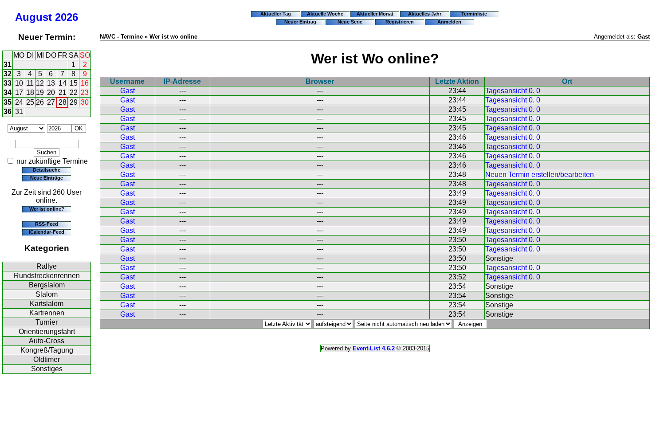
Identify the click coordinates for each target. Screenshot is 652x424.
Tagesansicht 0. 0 (512, 90)
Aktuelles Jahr (424, 13)
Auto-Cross (46, 341)
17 (19, 92)
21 (63, 92)
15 (74, 83)
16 (85, 83)
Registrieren (399, 21)
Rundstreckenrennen (47, 275)
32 (8, 74)
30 (85, 102)
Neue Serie (350, 21)
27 (51, 102)
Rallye (46, 266)
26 (40, 102)
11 (30, 83)
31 (8, 64)
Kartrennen (46, 313)
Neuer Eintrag (300, 21)
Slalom (46, 294)
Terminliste (474, 13)
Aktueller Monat (375, 13)
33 (8, 83)
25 (30, 102)
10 (19, 83)
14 (63, 83)
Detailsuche (46, 170)
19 (40, 92)
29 (74, 102)
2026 (66, 17)
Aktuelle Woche (325, 13)
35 (8, 102)
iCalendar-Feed (46, 232)
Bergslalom (47, 285)
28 (63, 102)
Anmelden (449, 21)
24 (19, 102)
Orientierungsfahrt (47, 331)
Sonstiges (47, 369)
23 (85, 92)
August (33, 17)
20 (51, 92)
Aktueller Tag (275, 13)
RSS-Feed (46, 224)
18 (30, 92)
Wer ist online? (46, 209)
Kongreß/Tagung (46, 350)
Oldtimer (46, 359)
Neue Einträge (46, 178)
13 (51, 83)
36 (8, 111)
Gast (127, 90)
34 (8, 92)
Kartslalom (46, 303)
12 (40, 83)
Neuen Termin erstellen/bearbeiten (539, 174)
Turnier (46, 322)
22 (74, 92)
